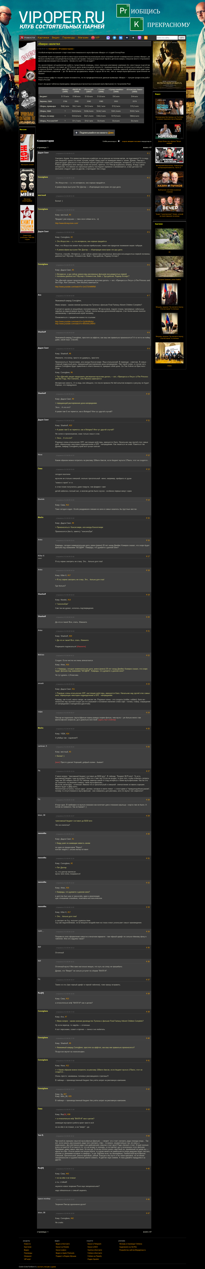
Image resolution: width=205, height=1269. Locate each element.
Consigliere (53, 49)
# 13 (148, 469)
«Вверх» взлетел (49, 44)
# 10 (148, 394)
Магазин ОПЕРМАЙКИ (27, 200)
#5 (73, 270)
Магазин (83, 37)
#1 (73, 839)
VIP (97, 37)
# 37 (148, 980)
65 (169, 252)
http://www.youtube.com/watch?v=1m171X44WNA (75, 287)
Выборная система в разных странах (169, 191)
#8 (70, 354)
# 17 (148, 556)
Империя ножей (27, 165)
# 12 (148, 455)
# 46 (148, 1199)
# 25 (148, 729)
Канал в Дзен (61, 1250)
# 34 (148, 932)
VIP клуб (27, 1259)
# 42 (148, 1089)
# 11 (148, 420)
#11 (73, 689)
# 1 (148, 153)
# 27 (148, 771)
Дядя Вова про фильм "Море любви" (169, 142)
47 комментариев (66, 49)
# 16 (148, 540)
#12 (67, 1066)
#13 (67, 505)
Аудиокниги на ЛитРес (128, 1247)
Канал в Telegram (94, 1244)
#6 (72, 372)
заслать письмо (43, 1267)
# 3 (148, 196)
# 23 (148, 684)
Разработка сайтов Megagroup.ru (132, 1250)
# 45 (148, 1169)
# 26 (148, 747)
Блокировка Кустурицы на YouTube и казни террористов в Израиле (169, 118)
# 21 (148, 631)
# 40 (148, 1038)
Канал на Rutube (62, 1247)
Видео (56, 37)
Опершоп (28, 1256)
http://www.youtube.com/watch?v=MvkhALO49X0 (75, 324)
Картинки (43, 37)
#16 (67, 665)
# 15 (148, 518)
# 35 (148, 948)
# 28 (148, 800)
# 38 (148, 994)
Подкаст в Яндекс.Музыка (66, 1256)
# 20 (148, 617)
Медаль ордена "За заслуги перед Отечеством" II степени (169, 308)
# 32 (148, 883)
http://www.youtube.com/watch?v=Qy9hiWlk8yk (74, 321)
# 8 (148, 333)
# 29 (148, 816)
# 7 (148, 296)
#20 (70, 636)
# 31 (148, 858)
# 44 (148, 1136)
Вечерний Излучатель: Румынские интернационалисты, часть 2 (169, 166)
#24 (67, 734)
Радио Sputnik (93, 1259)
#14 (69, 600)
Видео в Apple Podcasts (65, 1253)
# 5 (148, 232)
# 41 (148, 1061)
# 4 (148, 210)
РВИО (169, 366)
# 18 (148, 570)
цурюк (53, 1267)
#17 (69, 575)
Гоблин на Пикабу (95, 1256)
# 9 (148, 349)
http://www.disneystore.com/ (66, 223)
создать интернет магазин (131, 141)
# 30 (148, 834)
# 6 (148, 265)
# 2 (148, 178)
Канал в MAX (93, 1247)
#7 (66, 1017)
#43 (67, 1174)
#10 (70, 425)
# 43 (148, 1109)
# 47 (148, 1213)
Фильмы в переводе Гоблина (130, 1244)
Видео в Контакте (63, 1244)
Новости (29, 37)
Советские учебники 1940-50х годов (27, 237)
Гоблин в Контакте (95, 1253)
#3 (70, 215)
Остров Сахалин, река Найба (169, 279)
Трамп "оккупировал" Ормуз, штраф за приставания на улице (169, 215)
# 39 (148, 1012)
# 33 (148, 907)
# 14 (148, 500)
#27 (65, 1094)
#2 (72, 237)
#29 (69, 1096)
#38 (68, 1114)
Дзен (111, 132)
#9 (73, 399)
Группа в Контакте (95, 1250)
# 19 (148, 595)
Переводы (68, 37)
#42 (72, 1218)
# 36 (148, 962)
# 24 (148, 713)
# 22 (148, 655)
